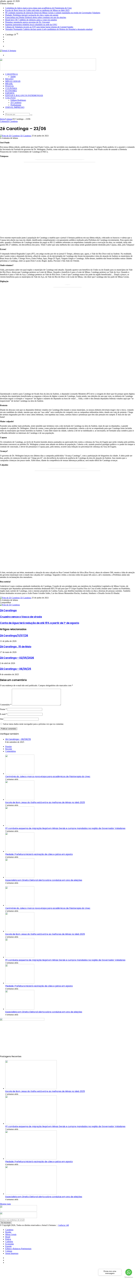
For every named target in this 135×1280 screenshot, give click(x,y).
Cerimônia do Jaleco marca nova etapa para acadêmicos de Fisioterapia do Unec (38, 8)
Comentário (5, 705)
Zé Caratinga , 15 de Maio (15, 646)
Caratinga (11, 74)
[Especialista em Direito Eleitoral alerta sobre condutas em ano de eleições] (19, 877)
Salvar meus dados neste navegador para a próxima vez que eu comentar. (33, 724)
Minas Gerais (12, 81)
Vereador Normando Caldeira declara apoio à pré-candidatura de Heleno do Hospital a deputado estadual (48, 29)
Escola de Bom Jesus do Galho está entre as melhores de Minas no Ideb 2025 (37, 10)
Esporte (10, 93)
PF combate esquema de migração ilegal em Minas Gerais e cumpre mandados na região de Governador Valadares (52, 13)
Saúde (13, 76)
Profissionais (16, 105)
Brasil (9, 83)
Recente (8, 749)
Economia (11, 91)
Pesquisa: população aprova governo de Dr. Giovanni (27, 22)
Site (1, 719)
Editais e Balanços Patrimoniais (24, 95)
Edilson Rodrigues (18, 100)
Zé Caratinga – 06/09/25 (15, 669)
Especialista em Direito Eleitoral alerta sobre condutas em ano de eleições (35, 17)
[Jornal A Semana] (8, 50)
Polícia (9, 86)
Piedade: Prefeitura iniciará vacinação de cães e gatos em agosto (31, 15)
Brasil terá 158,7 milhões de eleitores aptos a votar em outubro (31, 20)
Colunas (10, 98)
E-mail (3, 714)
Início (2, 119)
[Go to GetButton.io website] (128, 1277)
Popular (8, 746)
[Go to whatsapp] (128, 1272)
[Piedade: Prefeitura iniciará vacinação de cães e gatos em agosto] (19, 851)
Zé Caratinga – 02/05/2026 (17, 658)
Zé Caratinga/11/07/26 (14, 635)
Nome (3, 709)
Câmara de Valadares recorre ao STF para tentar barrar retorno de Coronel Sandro (39, 27)
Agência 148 (63, 1225)
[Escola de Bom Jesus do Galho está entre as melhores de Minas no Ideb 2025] (19, 799)
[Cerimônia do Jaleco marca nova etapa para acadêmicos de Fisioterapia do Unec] (19, 773)
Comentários (10, 751)
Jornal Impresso (14, 107)
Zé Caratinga (16, 102)
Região (9, 79)
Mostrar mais (5, 1204)
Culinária (11, 88)
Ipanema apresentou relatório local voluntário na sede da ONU (31, 24)
